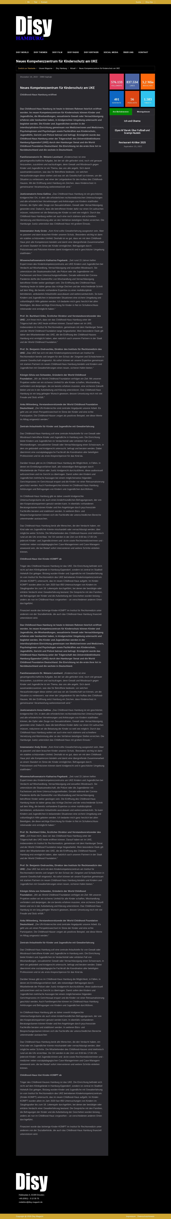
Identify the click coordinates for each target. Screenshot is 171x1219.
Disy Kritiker (91, 52)
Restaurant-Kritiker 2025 (132, 142)
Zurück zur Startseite (26, 68)
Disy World (22, 52)
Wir (28, 2)
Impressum (131, 1216)
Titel (35, 2)
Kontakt (44, 2)
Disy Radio (73, 52)
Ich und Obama (132, 121)
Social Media (111, 52)
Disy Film (57, 52)
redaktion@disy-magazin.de (30, 1202)
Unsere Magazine (45, 68)
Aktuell (72, 68)
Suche (138, 2)
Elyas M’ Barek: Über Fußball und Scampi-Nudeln (132, 131)
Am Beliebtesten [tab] (121, 112)
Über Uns (128, 52)
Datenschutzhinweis (145, 1216)
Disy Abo (149, 2)
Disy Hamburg (61, 68)
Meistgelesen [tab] (143, 112)
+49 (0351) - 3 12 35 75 (29, 1198)
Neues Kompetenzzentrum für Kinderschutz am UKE (99, 68)
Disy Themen (40, 52)
